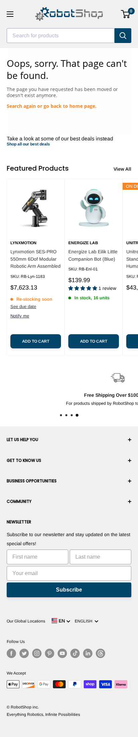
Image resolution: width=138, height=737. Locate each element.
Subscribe (69, 590)
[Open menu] (10, 14)
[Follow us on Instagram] (37, 653)
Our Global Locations (26, 621)
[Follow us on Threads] (100, 653)
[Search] (123, 35)
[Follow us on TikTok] (75, 653)
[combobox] (61, 35)
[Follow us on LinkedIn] (87, 653)
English (84, 621)
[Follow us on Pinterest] (49, 653)
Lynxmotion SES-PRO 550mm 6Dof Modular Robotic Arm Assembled (35, 259)
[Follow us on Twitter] (24, 653)
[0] (126, 14)
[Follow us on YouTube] (62, 653)
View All (122, 169)
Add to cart (35, 341)
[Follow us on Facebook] (11, 653)
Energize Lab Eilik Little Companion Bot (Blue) (93, 255)
